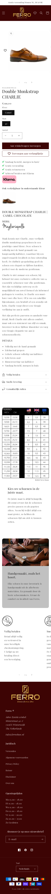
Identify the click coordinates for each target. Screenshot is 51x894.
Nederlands (24, 869)
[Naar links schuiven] (19, 82)
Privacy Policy (12, 764)
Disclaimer (11, 776)
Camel (8, 112)
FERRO (19, 889)
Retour (9, 770)
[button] (3, 13)
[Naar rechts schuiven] (32, 82)
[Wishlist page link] (35, 13)
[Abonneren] (42, 839)
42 (6, 123)
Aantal (5, 130)
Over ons (10, 783)
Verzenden (11, 751)
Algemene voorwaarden (17, 757)
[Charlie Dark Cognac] (9, 205)
